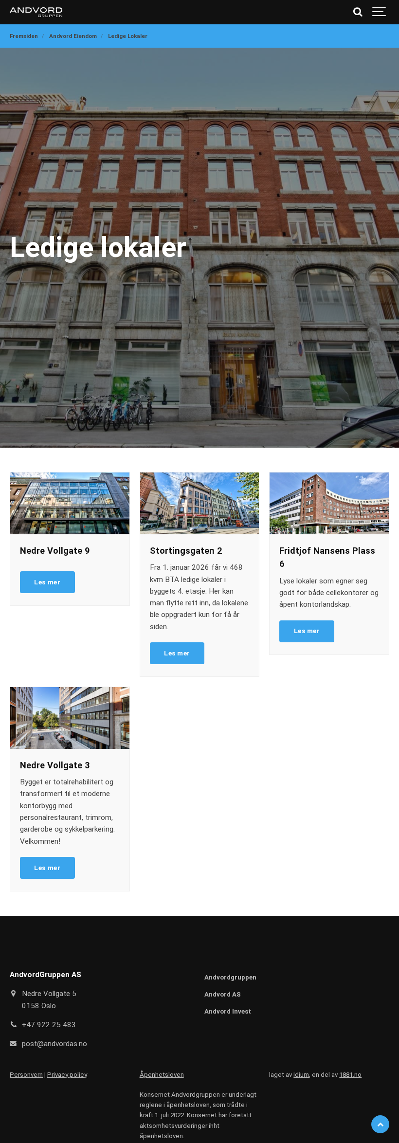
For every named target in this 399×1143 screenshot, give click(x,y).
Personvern (26, 1074)
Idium (301, 1074)
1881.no (350, 1074)
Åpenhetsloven (162, 1074)
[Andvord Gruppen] (36, 12)
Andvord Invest (227, 1011)
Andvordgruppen (230, 977)
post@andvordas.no (54, 1043)
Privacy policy (67, 1074)
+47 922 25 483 (49, 1024)
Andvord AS (222, 994)
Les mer (47, 582)
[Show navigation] (379, 12)
